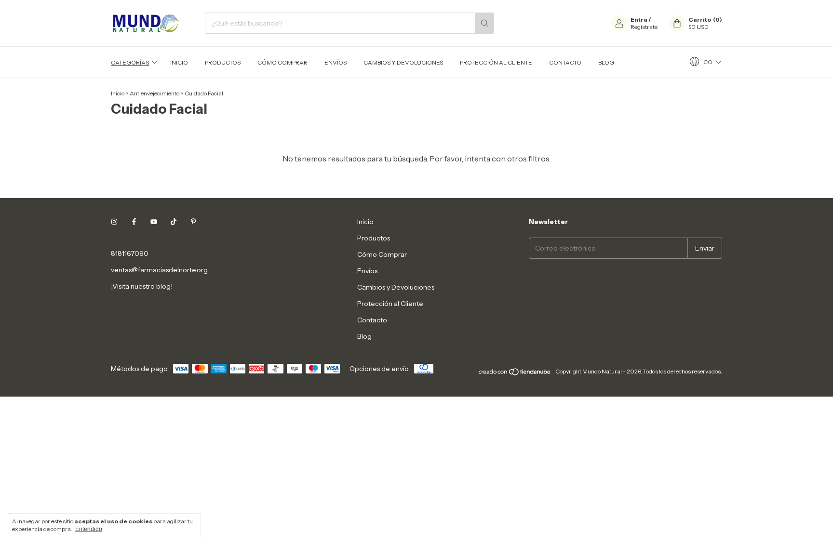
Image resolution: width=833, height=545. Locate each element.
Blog (606, 62)
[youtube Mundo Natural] (153, 221)
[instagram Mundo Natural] (114, 221)
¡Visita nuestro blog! (142, 286)
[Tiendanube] (515, 373)
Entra (639, 19)
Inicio (179, 62)
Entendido (88, 529)
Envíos (335, 62)
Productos (223, 62)
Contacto (565, 62)
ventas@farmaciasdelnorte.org (159, 270)
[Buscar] (484, 23)
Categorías (130, 62)
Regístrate (644, 26)
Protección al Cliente (496, 62)
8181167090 (129, 253)
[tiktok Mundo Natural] (173, 221)
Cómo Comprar (282, 62)
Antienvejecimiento (154, 93)
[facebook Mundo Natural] (134, 221)
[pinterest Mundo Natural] (193, 221)
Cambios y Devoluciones (403, 62)
